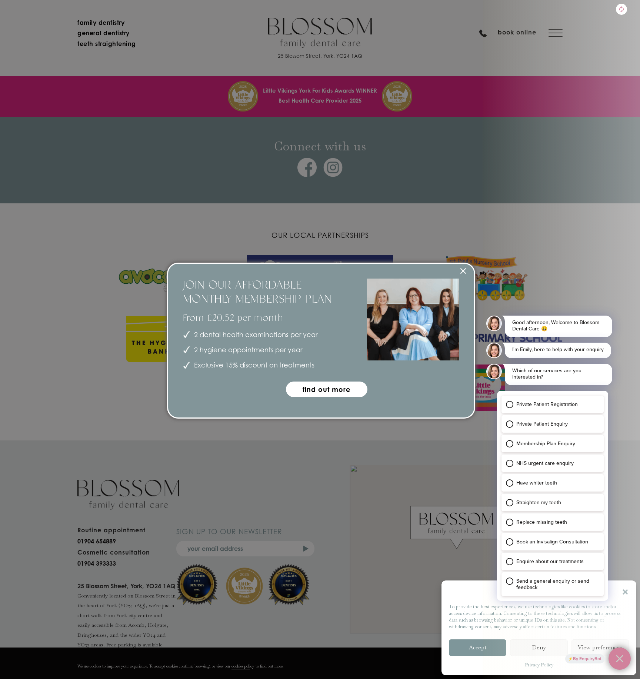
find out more (327, 389)
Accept (477, 647)
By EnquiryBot (587, 658)
